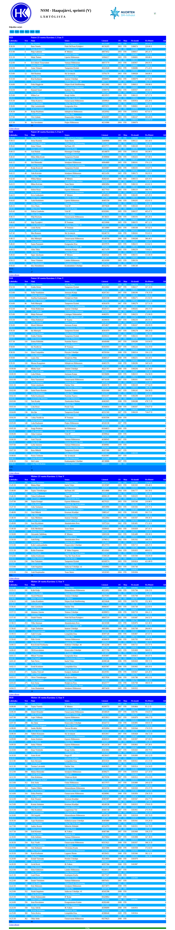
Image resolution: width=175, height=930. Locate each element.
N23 (12, 32)
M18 (37, 32)
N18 (22, 32)
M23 (27, 32)
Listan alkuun (14, 129)
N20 (17, 32)
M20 (32, 32)
